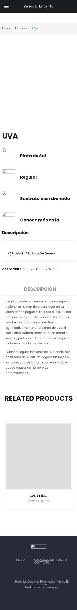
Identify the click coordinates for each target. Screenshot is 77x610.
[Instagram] (43, 572)
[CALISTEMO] (38, 456)
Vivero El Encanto (38, 6)
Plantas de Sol (46, 269)
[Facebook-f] (33, 572)
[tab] (40, 290)
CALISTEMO (38, 495)
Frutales (29, 269)
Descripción (40, 289)
